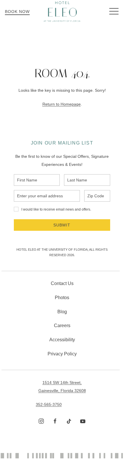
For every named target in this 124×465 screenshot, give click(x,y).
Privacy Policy (62, 353)
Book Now (17, 11)
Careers (62, 325)
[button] (114, 11)
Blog (62, 311)
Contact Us (62, 283)
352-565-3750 (49, 404)
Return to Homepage (61, 104)
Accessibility (62, 339)
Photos (62, 297)
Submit (61, 225)
